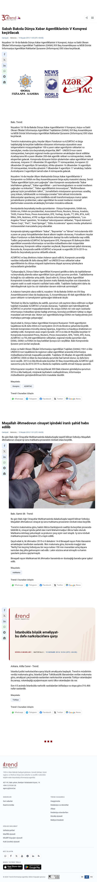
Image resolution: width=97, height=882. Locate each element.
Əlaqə (53, 809)
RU (91, 877)
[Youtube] (22, 856)
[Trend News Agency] (10, 765)
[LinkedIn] (33, 856)
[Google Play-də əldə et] (32, 867)
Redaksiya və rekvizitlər (60, 805)
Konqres (16, 386)
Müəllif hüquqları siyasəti (12, 838)
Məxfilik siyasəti (9, 834)
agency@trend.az (9, 788)
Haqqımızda (55, 801)
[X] (16, 856)
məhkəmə (16, 573)
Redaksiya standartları (59, 812)
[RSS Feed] (38, 856)
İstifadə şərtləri (9, 830)
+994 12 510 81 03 (9, 785)
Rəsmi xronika (8, 805)
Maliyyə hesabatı (57, 820)
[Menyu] (92, 17)
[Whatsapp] (5, 856)
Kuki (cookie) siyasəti (11, 842)
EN (82, 877)
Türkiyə (16, 700)
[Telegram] (27, 856)
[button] (4, 54)
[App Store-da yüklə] (13, 867)
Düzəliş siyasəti (56, 816)
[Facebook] (11, 856)
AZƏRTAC (28, 386)
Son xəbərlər (8, 801)
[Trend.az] (11, 18)
